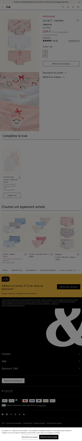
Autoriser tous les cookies (48, 437)
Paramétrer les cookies (29, 437)
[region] (41, 434)
